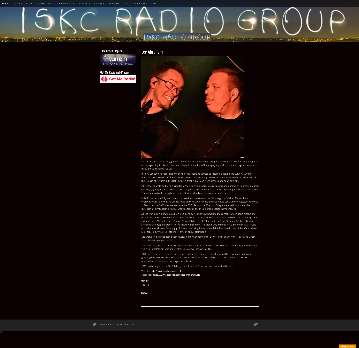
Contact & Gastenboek (135, 3)
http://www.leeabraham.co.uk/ (166, 271)
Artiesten (83, 3)
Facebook (99, 3)
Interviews (114, 3)
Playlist (30, 3)
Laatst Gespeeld (64, 3)
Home (5, 3)
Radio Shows (44, 3)
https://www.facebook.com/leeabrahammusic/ (176, 274)
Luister (17, 3)
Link (153, 3)
